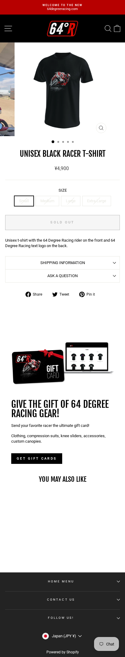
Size (63, 190)
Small (24, 201)
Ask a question (62, 275)
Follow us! (61, 618)
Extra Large (96, 201)
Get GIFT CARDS (37, 459)
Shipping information (62, 262)
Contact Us (61, 600)
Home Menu (61, 581)
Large (71, 201)
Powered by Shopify (62, 652)
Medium (47, 201)
